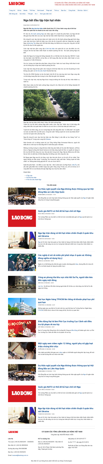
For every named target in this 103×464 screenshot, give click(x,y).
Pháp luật (49, 10)
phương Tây (31, 43)
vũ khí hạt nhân (50, 48)
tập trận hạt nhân (37, 28)
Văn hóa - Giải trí (82, 10)
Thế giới (30, 14)
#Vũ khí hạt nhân (31, 177)
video (60, 352)
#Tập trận (29, 175)
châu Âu (74, 165)
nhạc (76, 264)
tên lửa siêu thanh (40, 71)
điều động (74, 330)
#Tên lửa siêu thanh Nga (33, 179)
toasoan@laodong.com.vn (20, 455)
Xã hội (19, 10)
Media (25, 10)
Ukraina (48, 139)
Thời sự (56, 10)
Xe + (36, 14)
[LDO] (22, 196)
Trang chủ (12, 10)
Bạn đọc (63, 10)
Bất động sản (13, 14)
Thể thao (32, 10)
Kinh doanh (40, 10)
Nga (84, 198)
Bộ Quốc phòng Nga (37, 34)
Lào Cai (40, 286)
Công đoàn (72, 10)
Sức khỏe (23, 14)
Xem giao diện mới (45, 14)
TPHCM (40, 310)
